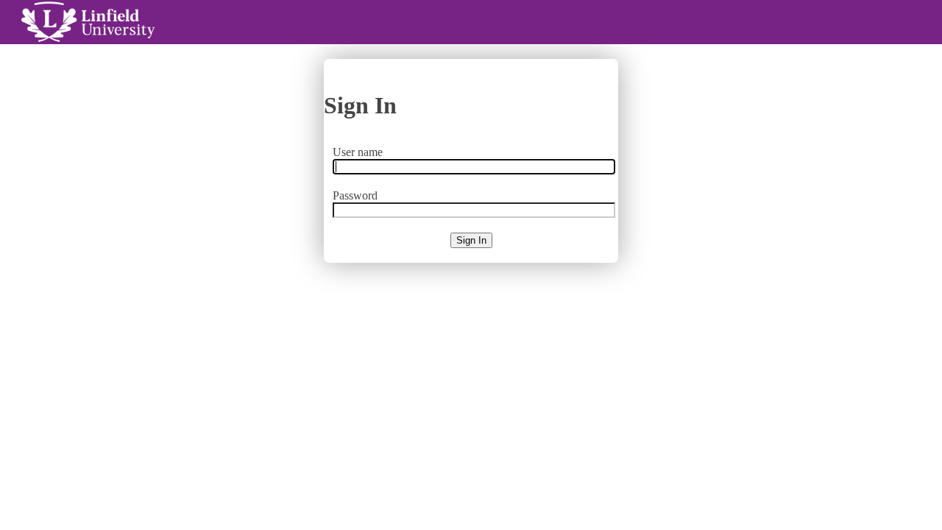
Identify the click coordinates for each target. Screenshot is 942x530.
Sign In (471, 240)
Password (355, 195)
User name (358, 152)
